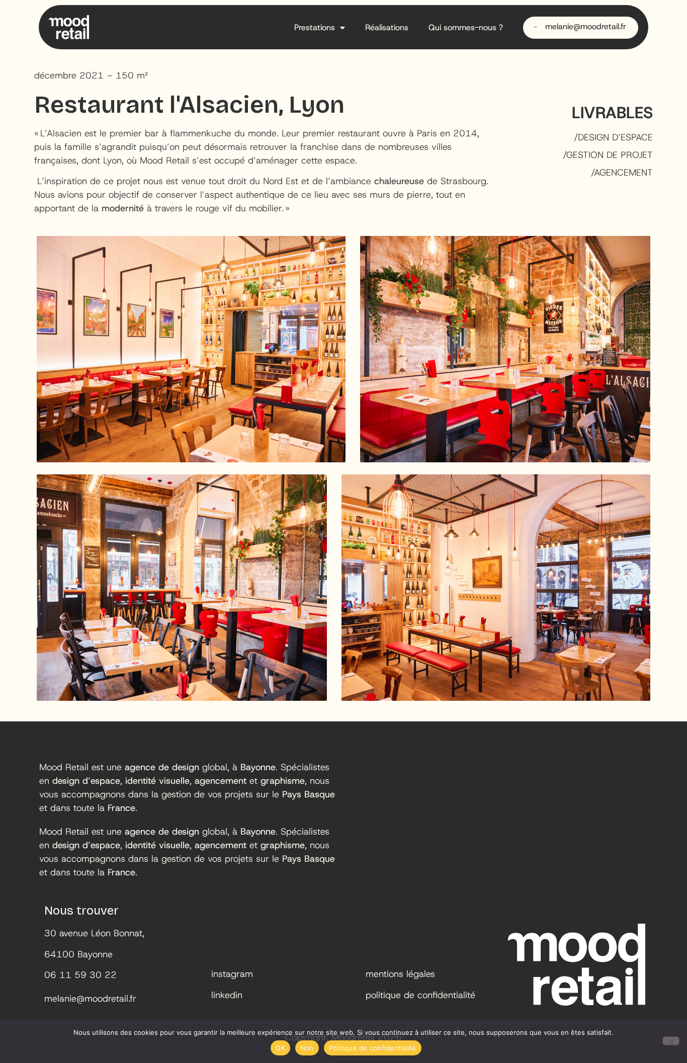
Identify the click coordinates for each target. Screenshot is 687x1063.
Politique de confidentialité (372, 1048)
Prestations (314, 27)
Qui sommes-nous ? (465, 27)
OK (280, 1048)
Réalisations (386, 27)
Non (307, 1048)
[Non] (670, 1040)
